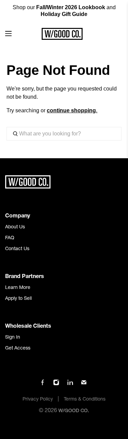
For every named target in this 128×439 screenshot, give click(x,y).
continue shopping (71, 110)
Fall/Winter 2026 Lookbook (70, 7)
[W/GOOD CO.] (62, 34)
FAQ (9, 238)
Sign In (12, 337)
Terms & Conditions (84, 399)
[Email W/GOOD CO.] (84, 384)
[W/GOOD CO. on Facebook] (42, 384)
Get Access (17, 348)
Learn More (17, 288)
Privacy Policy (38, 399)
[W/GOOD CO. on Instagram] (56, 384)
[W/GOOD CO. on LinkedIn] (70, 384)
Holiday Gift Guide (64, 14)
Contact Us (17, 249)
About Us (15, 227)
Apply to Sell (18, 298)
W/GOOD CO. (73, 411)
